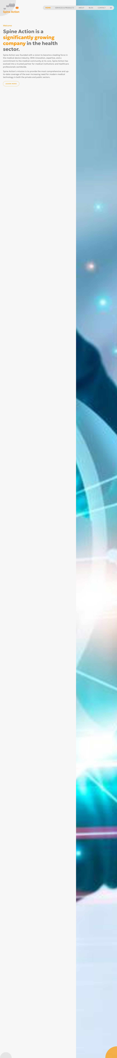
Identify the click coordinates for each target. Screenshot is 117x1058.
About (81, 8)
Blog (91, 8)
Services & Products (64, 8)
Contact (102, 8)
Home (48, 8)
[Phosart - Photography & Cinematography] (11, 7)
